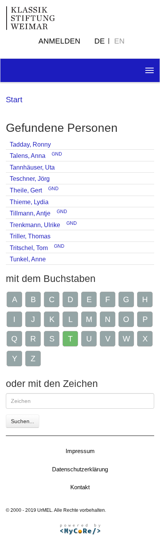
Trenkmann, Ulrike (35, 225)
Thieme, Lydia (29, 202)
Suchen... (22, 421)
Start (14, 99)
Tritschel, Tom (29, 248)
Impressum (80, 451)
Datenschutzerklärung (80, 469)
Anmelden (59, 41)
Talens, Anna (27, 155)
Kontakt (80, 487)
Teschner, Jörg (30, 178)
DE (99, 41)
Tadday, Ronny (30, 144)
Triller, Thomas (30, 236)
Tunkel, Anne (28, 259)
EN (119, 41)
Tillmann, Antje (30, 213)
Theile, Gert (26, 190)
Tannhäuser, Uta (32, 167)
